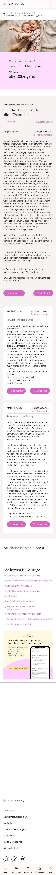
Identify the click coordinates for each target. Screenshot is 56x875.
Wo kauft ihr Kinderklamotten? (21, 601)
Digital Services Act (12, 841)
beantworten (16, 293)
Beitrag (29, 319)
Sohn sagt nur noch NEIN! (19, 585)
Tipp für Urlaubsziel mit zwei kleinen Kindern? (29, 580)
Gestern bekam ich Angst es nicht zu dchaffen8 (29, 619)
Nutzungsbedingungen (14, 829)
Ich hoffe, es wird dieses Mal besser (24, 575)
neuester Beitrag (44, 121)
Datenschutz (9, 835)
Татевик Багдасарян (49, 49)
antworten (18, 390)
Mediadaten (9, 823)
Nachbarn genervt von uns (20, 624)
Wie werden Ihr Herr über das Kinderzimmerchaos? (21, 608)
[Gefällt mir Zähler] (43, 293)
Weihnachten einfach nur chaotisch (24, 613)
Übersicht (11, 121)
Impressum (8, 810)
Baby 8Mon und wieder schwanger (23, 591)
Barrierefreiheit (10, 848)
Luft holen (12, 596)
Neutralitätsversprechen (15, 816)
